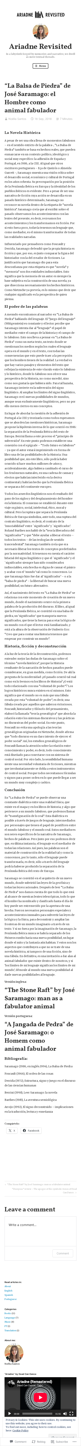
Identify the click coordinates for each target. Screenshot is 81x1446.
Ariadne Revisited (40, 47)
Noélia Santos (17, 118)
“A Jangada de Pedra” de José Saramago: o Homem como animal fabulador (39, 1037)
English (8, 1290)
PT (6, 1326)
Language (10, 1317)
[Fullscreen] (71, 1414)
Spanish (9, 1295)
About (8, 1286)
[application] (40, 1397)
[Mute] (65, 1414)
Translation (10, 1330)
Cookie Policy (20, 1430)
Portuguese (11, 1299)
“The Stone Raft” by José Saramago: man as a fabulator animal (40, 998)
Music (8, 1322)
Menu (42, 65)
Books (8, 1313)
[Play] (10, 1414)
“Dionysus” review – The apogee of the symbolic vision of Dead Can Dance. (41, 1191)
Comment (63, 1253)
